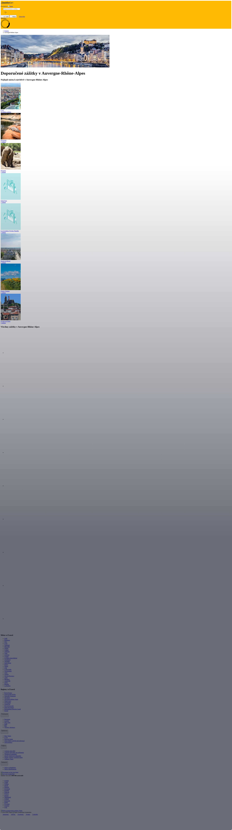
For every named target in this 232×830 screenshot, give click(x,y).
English (6, 781)
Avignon (6, 655)
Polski (6, 802)
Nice (5, 642)
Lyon (5, 643)
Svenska (6, 805)
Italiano (6, 795)
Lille (5, 668)
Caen (5, 653)
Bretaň (6, 711)
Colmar (6, 650)
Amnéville (7, 681)
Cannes (6, 656)
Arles (5, 673)
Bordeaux (7, 640)
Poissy (6, 664)
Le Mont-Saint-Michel (10, 658)
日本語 (6, 799)
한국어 (6, 794)
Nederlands (7, 797)
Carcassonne (8, 671)
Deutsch (6, 787)
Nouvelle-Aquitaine (10, 696)
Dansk (6, 785)
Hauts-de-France (9, 707)
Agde (6, 677)
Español (6, 790)
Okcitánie (7, 698)
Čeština (6, 784)
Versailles (7, 661)
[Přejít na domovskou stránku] (10, 6)
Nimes (6, 666)
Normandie (7, 702)
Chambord (7, 660)
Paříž (5, 638)
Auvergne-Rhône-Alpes (11, 699)
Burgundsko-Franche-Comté (12, 709)
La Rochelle (7, 669)
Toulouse (7, 645)
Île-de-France (8, 693)
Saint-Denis (7, 663)
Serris (6, 682)
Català (6, 782)
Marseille (7, 646)
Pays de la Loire (9, 706)
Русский (7, 804)
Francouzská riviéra (10, 694)
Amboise (7, 651)
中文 (5, 807)
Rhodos (6, 684)
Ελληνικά (7, 789)
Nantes (6, 648)
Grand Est (7, 704)
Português (7, 801)
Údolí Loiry (7, 701)
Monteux (7, 679)
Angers (6, 674)
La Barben (7, 686)
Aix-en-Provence (9, 676)
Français (6, 792)
